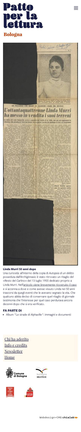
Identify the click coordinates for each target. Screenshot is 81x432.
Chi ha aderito (17, 339)
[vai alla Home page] (23, 20)
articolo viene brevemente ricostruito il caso (50, 284)
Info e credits (16, 345)
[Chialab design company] (59, 414)
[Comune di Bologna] (16, 372)
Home (10, 357)
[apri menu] (76, 8)
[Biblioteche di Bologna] (41, 372)
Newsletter (14, 351)
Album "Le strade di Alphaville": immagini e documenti (38, 314)
